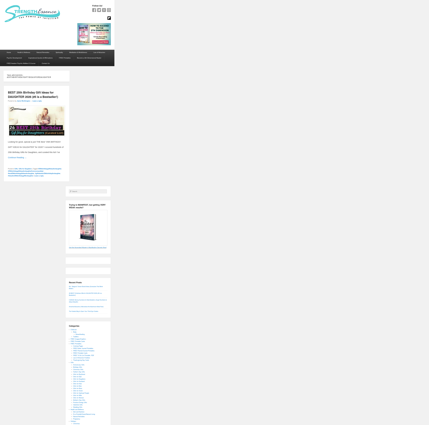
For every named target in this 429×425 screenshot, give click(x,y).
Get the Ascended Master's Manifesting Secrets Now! (87, 247)
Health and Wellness (77, 409)
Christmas (76, 423)
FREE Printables (65, 58)
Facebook (94, 10)
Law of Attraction (99, 52)
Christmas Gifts (78, 369)
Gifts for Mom (77, 388)
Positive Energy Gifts (80, 402)
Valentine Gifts (78, 405)
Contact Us (46, 63)
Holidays (73, 421)
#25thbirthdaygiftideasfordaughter (49, 169)
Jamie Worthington (23, 101)
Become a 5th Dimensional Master (89, 58)
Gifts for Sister (78, 391)
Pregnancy (76, 419)
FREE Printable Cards (78, 341)
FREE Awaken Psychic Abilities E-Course (21, 63)
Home (9, 52)
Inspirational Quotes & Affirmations (40, 58)
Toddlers (76, 337)
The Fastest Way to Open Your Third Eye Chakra (83, 311)
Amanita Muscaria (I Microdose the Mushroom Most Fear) (86, 306)
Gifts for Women (78, 398)
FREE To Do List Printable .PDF (83, 355)
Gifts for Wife (77, 395)
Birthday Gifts (77, 367)
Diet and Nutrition (78, 412)
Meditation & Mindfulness (78, 52)
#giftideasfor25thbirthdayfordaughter (47, 173)
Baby (75, 332)
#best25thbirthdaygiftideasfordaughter (21, 173)
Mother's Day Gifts (79, 400)
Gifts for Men (77, 386)
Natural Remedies (43, 52)
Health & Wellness (23, 52)
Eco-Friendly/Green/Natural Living (84, 414)
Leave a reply (37, 101)
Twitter (99, 10)
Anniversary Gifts (78, 365)
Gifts (16, 169)
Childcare (74, 329)
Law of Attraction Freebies (81, 358)
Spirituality (59, 52)
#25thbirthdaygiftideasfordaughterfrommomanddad (25, 171)
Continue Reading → (17, 157)
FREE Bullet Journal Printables (83, 348)
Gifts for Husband (79, 381)
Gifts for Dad (77, 377)
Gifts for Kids (77, 384)
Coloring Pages (78, 346)
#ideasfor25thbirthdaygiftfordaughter (20, 176)
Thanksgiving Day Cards (81, 360)
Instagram (109, 10)
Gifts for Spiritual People (81, 393)
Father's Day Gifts (79, 372)
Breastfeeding (80, 334)
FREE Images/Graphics (78, 339)
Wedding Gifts (77, 407)
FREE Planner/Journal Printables (84, 351)
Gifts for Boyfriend (79, 374)
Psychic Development (14, 58)
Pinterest (104, 10)
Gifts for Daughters (25, 169)
